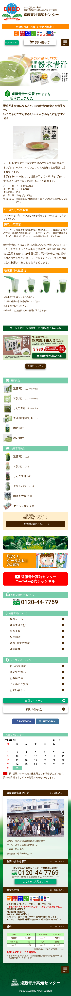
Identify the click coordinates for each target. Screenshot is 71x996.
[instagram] (47, 721)
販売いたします (35, 542)
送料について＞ (35, 366)
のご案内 (17, 560)
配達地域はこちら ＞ (35, 524)
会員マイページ (11, 42)
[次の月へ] (63, 740)
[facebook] (23, 721)
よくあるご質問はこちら (35, 881)
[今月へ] (54, 740)
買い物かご (34, 709)
